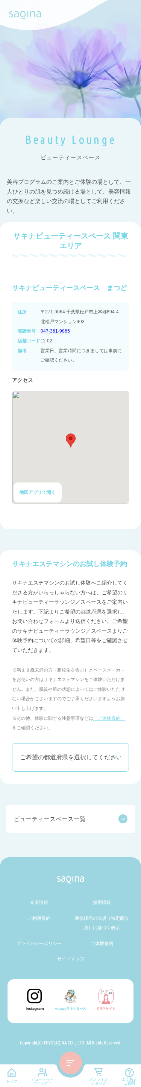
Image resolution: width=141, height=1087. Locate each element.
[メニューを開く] (70, 1063)
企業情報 (39, 902)
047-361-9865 (55, 331)
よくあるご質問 (129, 1081)
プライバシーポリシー (39, 943)
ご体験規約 (102, 943)
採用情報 (102, 902)
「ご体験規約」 (109, 718)
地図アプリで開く (38, 492)
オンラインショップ (98, 1081)
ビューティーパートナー (42, 1081)
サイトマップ (70, 959)
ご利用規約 (39, 918)
